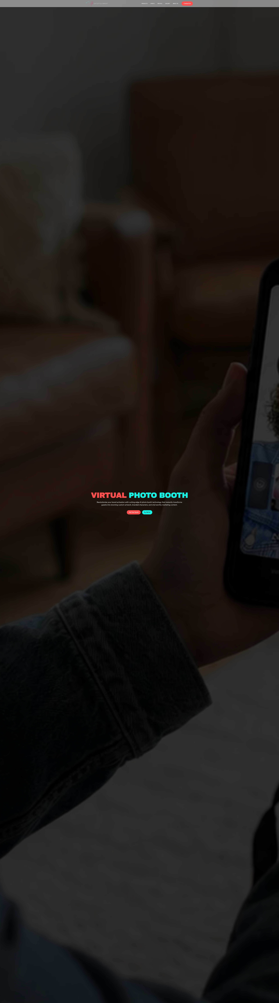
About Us (175, 3)
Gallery (167, 3)
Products (144, 3)
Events (153, 3)
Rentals (160, 3)
